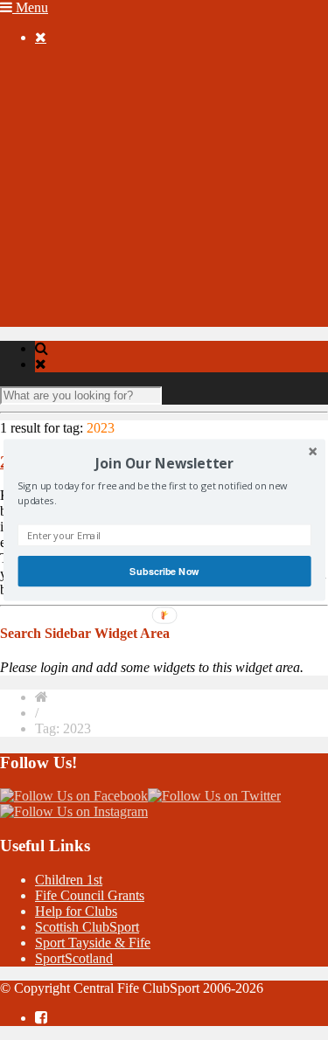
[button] (164, 463)
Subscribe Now (164, 571)
